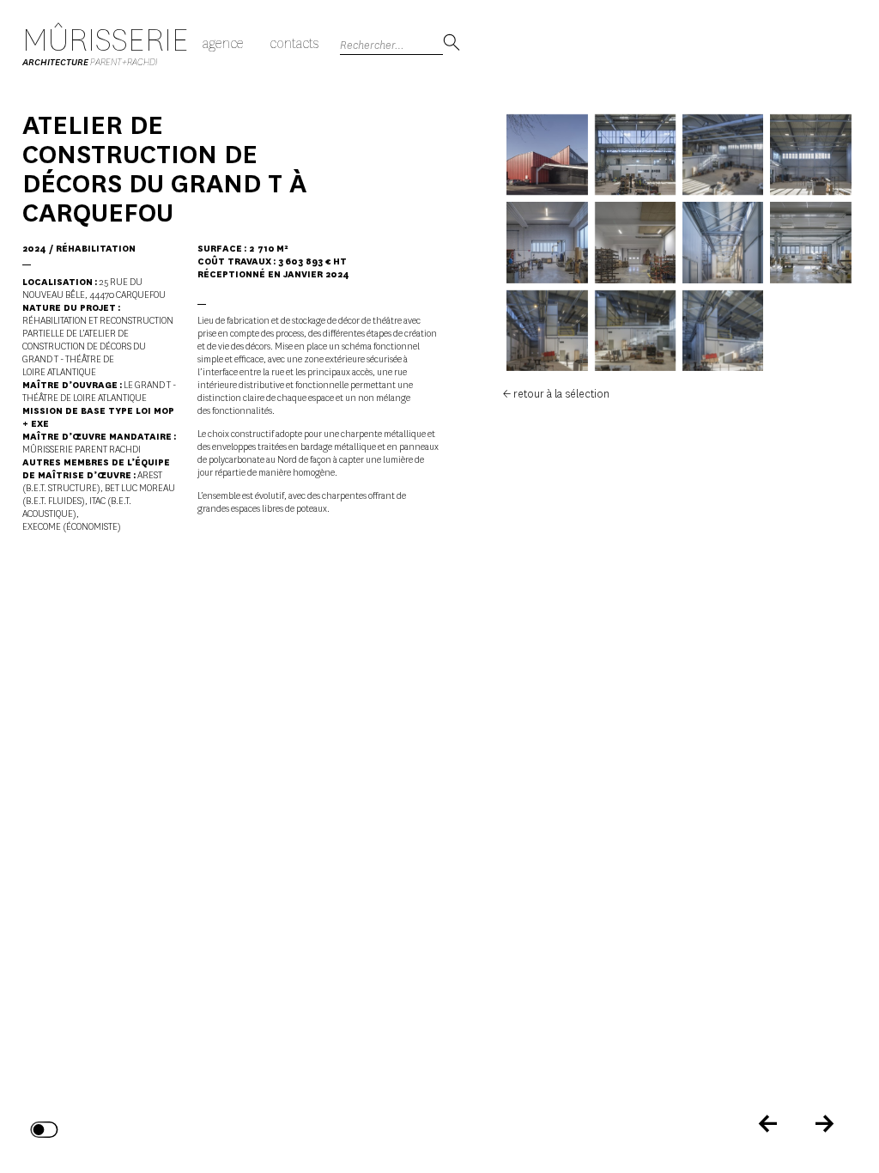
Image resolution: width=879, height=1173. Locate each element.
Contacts (294, 43)
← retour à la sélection (556, 393)
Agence (223, 43)
